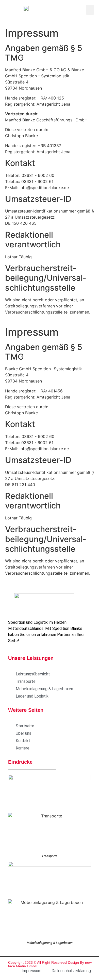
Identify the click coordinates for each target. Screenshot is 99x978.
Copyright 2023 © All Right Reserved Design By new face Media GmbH (50, 964)
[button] (90, 10)
